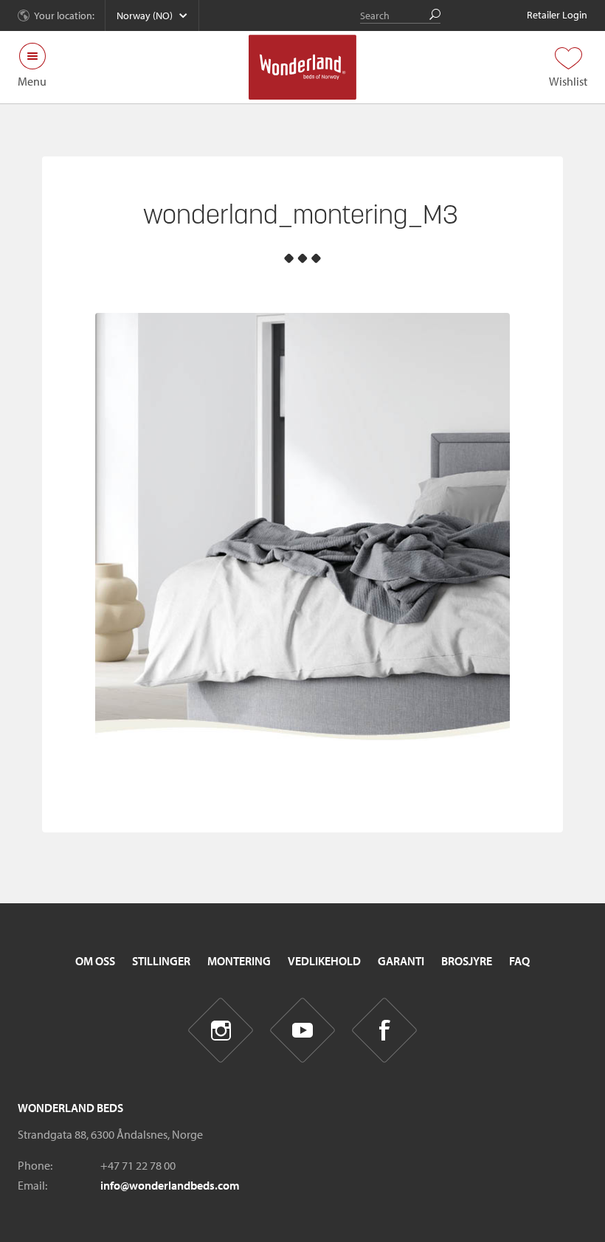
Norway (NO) (145, 15)
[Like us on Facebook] (384, 1030)
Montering (239, 960)
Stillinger (161, 960)
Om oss (95, 960)
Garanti (401, 960)
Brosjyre (466, 960)
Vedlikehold (324, 960)
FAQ (519, 960)
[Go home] (303, 67)
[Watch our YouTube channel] (302, 1030)
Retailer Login (557, 14)
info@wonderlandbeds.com (170, 1185)
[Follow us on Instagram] (221, 1030)
